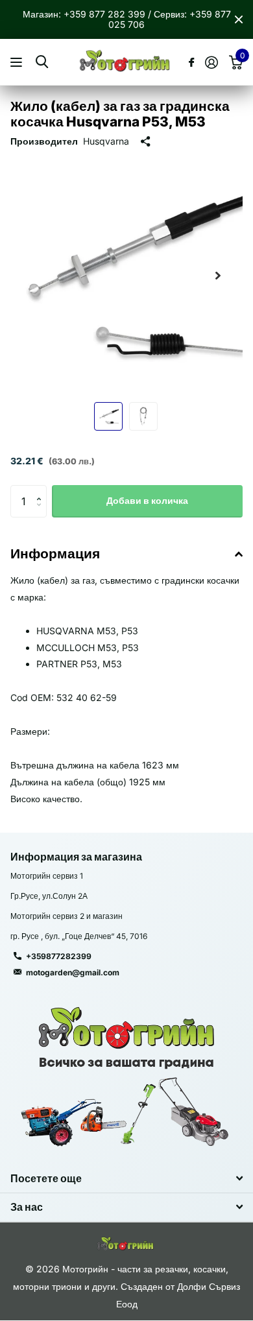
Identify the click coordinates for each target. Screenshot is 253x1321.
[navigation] (108, 416)
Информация (55, 553)
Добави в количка (147, 500)
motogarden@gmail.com (72, 972)
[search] (42, 62)
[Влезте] (211, 62)
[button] (218, 276)
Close (238, 19)
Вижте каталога (17, 62)
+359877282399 (58, 956)
